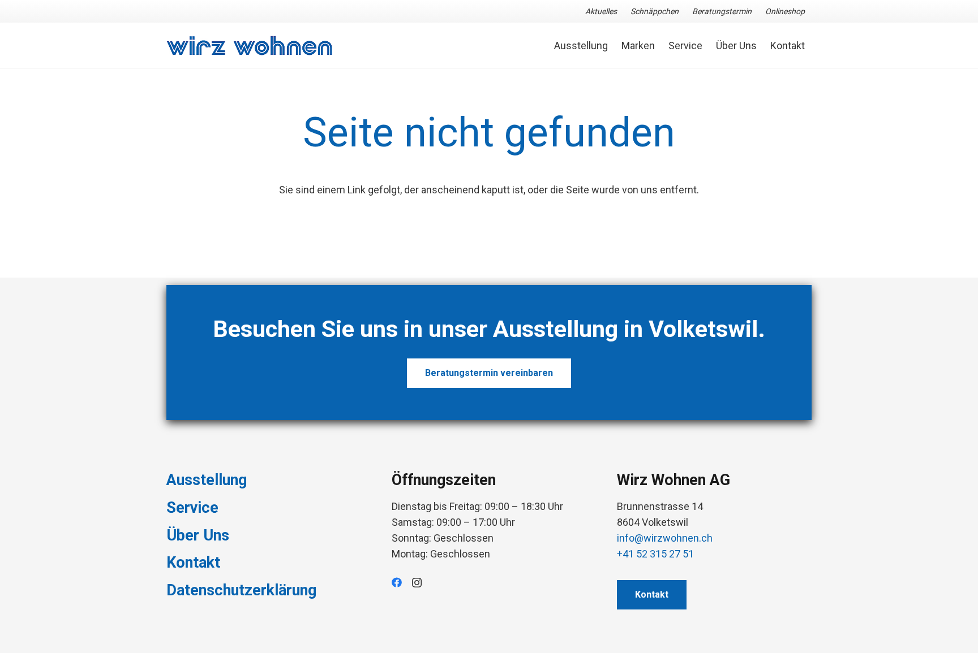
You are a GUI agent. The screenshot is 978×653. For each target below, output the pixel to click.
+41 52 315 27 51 (655, 554)
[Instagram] (417, 583)
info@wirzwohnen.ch (665, 538)
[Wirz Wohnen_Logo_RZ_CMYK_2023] (249, 45)
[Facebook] (397, 582)
